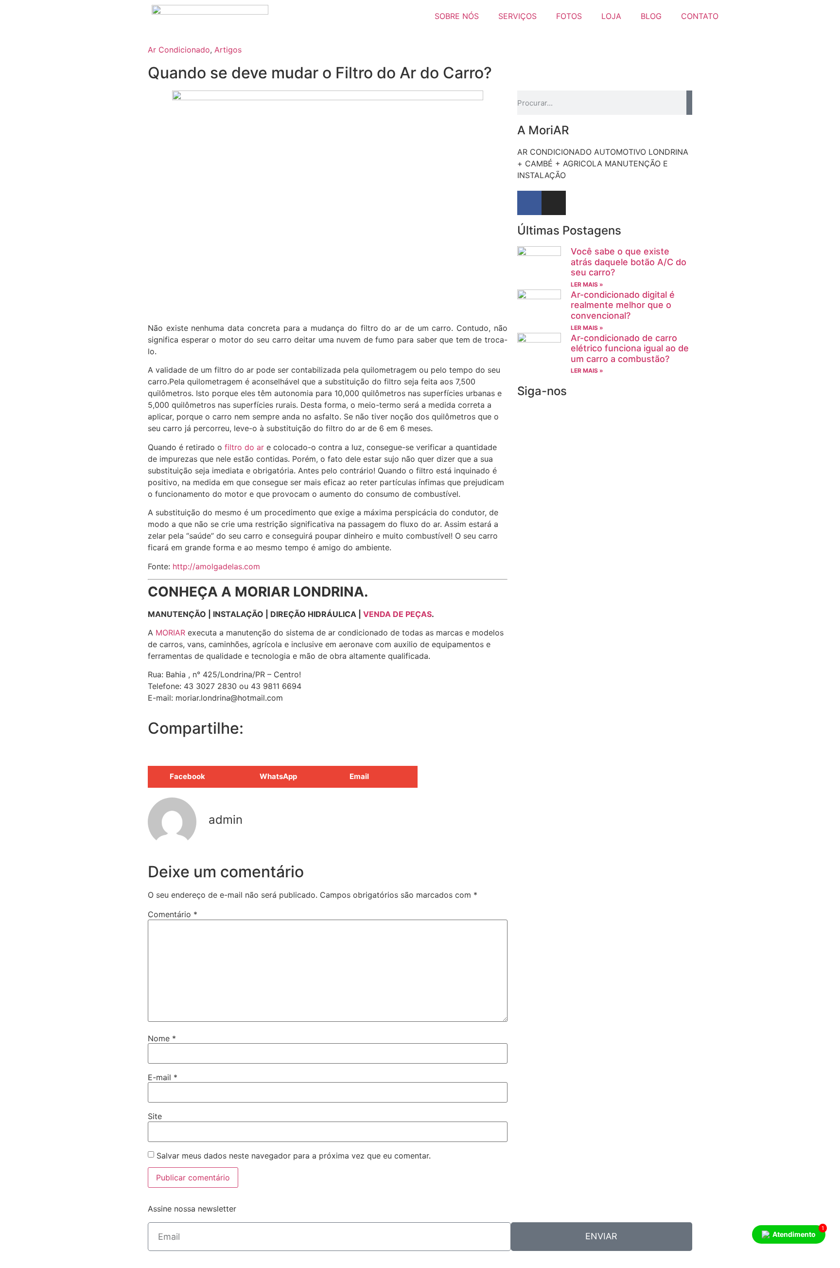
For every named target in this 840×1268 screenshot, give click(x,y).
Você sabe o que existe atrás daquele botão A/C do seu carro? (628, 261)
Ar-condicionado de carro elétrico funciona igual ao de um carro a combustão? (630, 348)
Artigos (228, 49)
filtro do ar (244, 447)
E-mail (162, 1077)
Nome (162, 1038)
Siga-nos (542, 391)
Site (155, 1116)
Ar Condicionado (179, 49)
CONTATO (699, 16)
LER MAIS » (587, 284)
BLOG (651, 16)
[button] (193, 777)
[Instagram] (554, 203)
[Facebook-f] (529, 203)
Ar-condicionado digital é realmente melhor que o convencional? (623, 305)
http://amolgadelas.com (215, 566)
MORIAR (170, 632)
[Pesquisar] (689, 103)
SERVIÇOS (517, 16)
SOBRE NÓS (457, 16)
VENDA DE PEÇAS (397, 614)
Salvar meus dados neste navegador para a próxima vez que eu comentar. (294, 1155)
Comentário (172, 914)
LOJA (611, 16)
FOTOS (569, 16)
